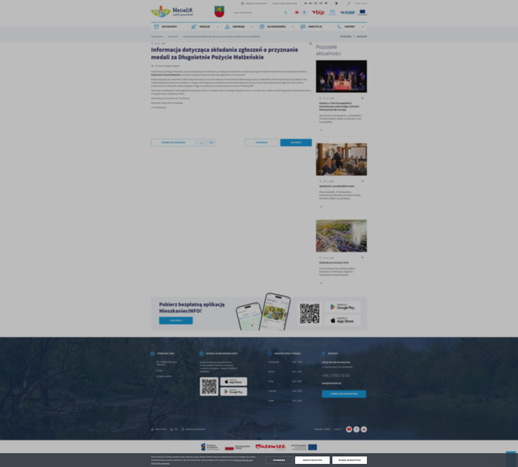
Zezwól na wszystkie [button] (349, 460)
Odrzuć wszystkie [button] (312, 460)
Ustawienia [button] (279, 460)
